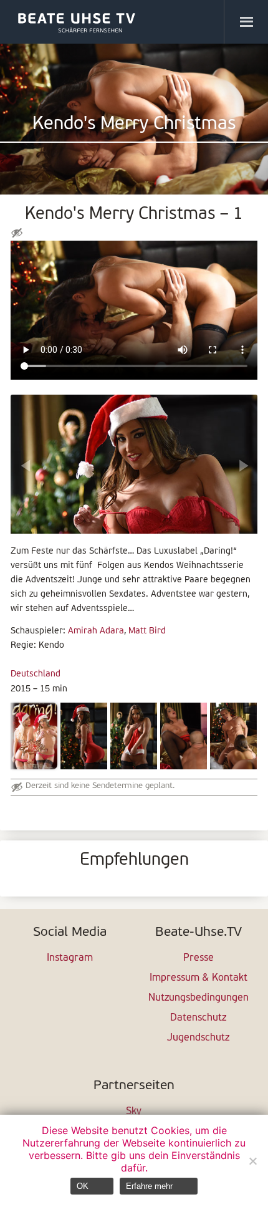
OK (83, 1186)
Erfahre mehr (149, 1186)
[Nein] (252, 1161)
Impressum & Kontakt (198, 978)
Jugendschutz (198, 1038)
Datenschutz (198, 1018)
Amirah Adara (96, 631)
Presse (198, 958)
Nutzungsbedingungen (198, 998)
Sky (133, 1112)
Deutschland (35, 674)
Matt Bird (147, 631)
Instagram (70, 958)
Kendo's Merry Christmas (134, 124)
